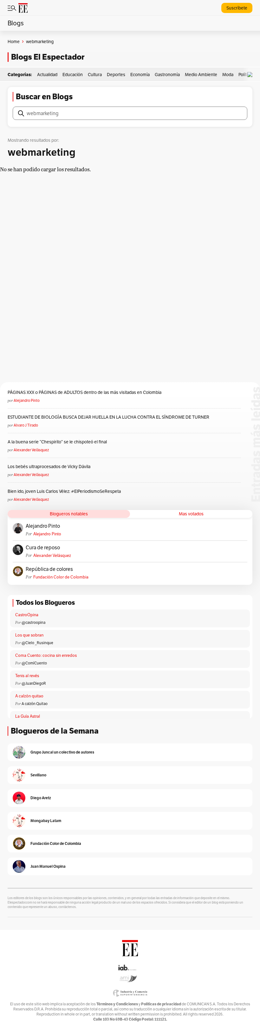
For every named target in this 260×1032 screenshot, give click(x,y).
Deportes (116, 74)
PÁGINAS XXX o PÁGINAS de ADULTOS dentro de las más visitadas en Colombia (84, 392)
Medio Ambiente (201, 74)
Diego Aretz (40, 797)
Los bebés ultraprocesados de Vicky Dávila (50, 466)
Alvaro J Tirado (26, 425)
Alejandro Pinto (27, 400)
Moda (227, 74)
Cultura (95, 74)
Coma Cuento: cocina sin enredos (46, 655)
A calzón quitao (29, 696)
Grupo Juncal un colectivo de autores (62, 752)
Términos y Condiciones (117, 1004)
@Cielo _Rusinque (37, 642)
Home (14, 41)
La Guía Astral (27, 716)
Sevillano (38, 775)
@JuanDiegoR (34, 683)
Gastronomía (167, 74)
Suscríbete (236, 8)
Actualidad (47, 74)
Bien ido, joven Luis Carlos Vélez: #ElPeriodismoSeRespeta (64, 491)
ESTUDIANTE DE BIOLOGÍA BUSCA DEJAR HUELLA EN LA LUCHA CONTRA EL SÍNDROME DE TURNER (108, 417)
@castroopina (33, 622)
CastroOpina (26, 614)
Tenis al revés (27, 675)
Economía (140, 74)
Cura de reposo (43, 548)
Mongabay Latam (45, 820)
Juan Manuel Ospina (48, 866)
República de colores (49, 569)
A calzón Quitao (35, 703)
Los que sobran (29, 635)
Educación (72, 74)
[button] (251, 75)
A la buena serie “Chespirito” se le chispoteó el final (57, 442)
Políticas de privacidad (161, 1004)
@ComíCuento (34, 663)
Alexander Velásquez (31, 449)
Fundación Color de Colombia (60, 577)
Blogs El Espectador (47, 57)
